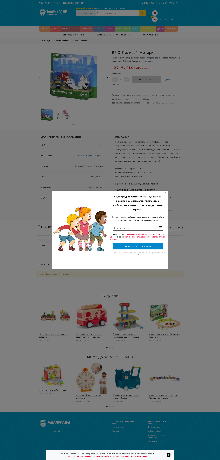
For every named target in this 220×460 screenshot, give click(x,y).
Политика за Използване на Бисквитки (141, 237)
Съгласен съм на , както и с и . (137, 237)
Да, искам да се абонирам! (137, 246)
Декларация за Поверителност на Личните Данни (125, 456)
